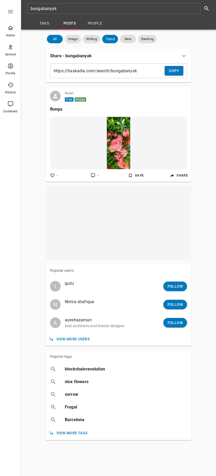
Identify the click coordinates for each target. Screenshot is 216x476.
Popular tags (61, 356)
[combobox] (120, 8)
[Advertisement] (118, 223)
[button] (55, 39)
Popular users (62, 270)
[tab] (44, 23)
